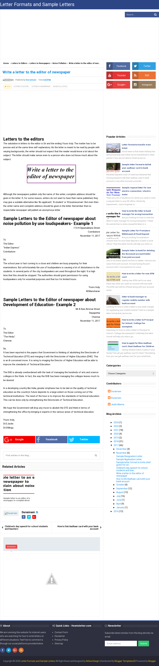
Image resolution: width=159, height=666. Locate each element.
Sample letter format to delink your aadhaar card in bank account (136, 168)
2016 (116, 511)
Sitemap (59, 643)
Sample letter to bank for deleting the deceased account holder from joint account (138, 253)
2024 (116, 422)
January (120, 507)
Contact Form (61, 632)
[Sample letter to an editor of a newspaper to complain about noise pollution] (18, 485)
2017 (116, 445)
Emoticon (11, 546)
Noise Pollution (59, 63)
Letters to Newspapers (40, 63)
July (118, 496)
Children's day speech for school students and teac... (132, 469)
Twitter (84, 439)
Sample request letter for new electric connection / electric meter (136, 191)
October (120, 484)
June (119, 500)
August (120, 492)
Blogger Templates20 (125, 661)
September (122, 488)
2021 (116, 430)
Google (19, 439)
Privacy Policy (61, 640)
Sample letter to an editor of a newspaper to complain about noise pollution (16, 500)
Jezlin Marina (117, 404)
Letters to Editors (19, 63)
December (121, 449)
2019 (116, 437)
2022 (116, 426)
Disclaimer (60, 636)
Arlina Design (92, 661)
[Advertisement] (79, 34)
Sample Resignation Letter (129, 456)
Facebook (51, 439)
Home (6, 63)
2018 (116, 441)
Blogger (152, 661)
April (118, 503)
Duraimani (28, 512)
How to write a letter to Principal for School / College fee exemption (137, 323)
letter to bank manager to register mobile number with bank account (136, 300)
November (121, 453)
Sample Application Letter (129, 459)
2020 (116, 434)
